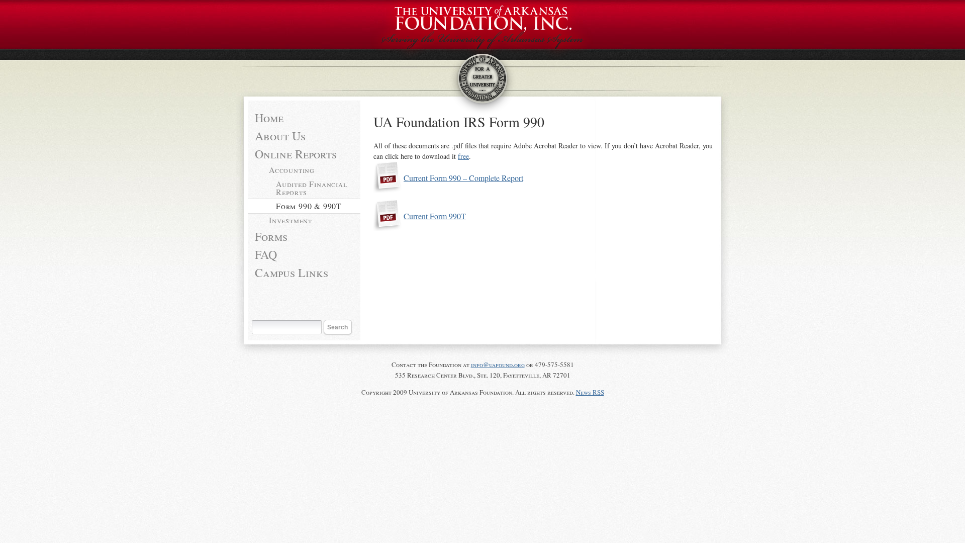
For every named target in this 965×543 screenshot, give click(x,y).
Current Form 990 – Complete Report (463, 177)
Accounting (292, 169)
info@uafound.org (498, 364)
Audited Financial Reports (311, 187)
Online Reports (296, 154)
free (463, 156)
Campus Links (291, 272)
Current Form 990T (435, 216)
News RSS (590, 392)
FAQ (266, 254)
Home (269, 118)
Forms (271, 236)
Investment (290, 220)
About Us (280, 136)
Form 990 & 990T (309, 206)
